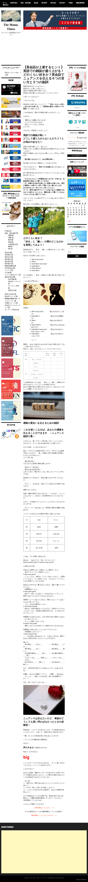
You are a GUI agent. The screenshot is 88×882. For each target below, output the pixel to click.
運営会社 (5, 5)
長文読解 (11, 279)
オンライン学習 (13, 286)
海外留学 (44, 3)
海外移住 (53, 3)
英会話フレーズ (10, 296)
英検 (9, 242)
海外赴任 (8, 257)
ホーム (5, 3)
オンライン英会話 (11, 309)
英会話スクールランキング (12, 306)
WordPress (84, 879)
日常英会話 (8, 268)
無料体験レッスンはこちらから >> (44, 815)
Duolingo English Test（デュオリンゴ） (12, 299)
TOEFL (10, 237)
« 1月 (69, 221)
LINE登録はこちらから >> (44, 808)
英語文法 (11, 290)
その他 (7, 272)
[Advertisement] (44, 49)
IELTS (9, 240)
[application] (77, 171)
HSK (9, 246)
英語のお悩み (9, 294)
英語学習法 (13, 3)
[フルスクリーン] (85, 175)
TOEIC (10, 235)
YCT (9, 248)
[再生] (69, 175)
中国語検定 (12, 244)
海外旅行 (62, 3)
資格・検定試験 (26, 3)
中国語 (70, 3)
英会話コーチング (14, 281)
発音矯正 (8, 254)
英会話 (36, 3)
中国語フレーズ (10, 303)
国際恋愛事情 (80, 3)
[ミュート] (82, 175)
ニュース (8, 270)
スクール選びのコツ (12, 275)
